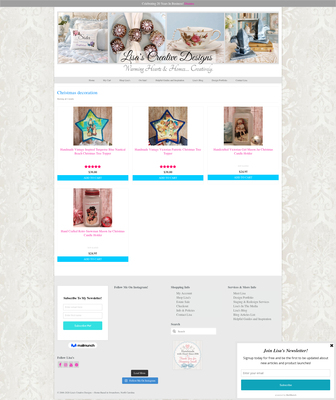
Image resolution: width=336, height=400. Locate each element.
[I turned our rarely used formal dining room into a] (122, 329)
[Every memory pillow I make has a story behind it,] (139, 319)
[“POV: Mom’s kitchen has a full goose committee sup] (122, 362)
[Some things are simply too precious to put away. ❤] (157, 340)
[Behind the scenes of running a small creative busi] (122, 297)
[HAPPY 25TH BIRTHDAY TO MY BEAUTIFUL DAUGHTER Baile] (139, 297)
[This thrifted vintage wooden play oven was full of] (157, 351)
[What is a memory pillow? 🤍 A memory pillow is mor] (122, 340)
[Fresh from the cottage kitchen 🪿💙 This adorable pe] (139, 362)
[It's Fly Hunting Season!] (157, 329)
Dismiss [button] (189, 3)
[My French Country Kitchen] (122, 319)
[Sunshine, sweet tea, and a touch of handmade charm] (157, 319)
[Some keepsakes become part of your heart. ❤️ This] (157, 308)
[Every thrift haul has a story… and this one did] (139, 329)
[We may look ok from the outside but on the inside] (122, 308)
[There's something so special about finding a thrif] (139, 340)
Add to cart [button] (93, 178)
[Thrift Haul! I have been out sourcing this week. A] (139, 351)
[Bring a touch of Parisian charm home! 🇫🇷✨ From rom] (122, 351)
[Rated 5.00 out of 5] (92, 166)
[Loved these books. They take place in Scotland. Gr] (139, 308)
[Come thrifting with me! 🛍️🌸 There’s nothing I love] (157, 297)
